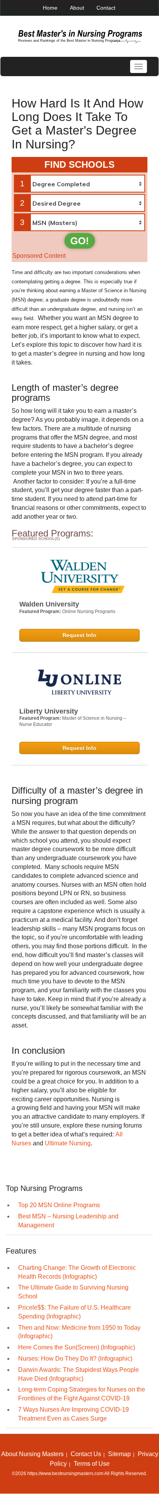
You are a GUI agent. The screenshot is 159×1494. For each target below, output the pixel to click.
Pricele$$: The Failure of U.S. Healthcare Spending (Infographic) (74, 1312)
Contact (105, 8)
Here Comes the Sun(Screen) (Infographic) (76, 1347)
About (77, 8)
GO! (79, 241)
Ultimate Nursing (68, 1143)
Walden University (49, 604)
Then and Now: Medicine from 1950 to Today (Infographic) (79, 1332)
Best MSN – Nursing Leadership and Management (68, 1220)
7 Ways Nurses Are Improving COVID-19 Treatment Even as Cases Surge (73, 1414)
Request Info (79, 635)
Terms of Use (92, 1463)
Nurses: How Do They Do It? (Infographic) (75, 1358)
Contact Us (86, 1454)
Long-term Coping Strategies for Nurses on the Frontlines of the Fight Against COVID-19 (81, 1394)
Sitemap (119, 1454)
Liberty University (48, 711)
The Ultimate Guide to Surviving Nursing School (73, 1292)
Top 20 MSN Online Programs (59, 1205)
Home (50, 8)
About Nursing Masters (32, 1454)
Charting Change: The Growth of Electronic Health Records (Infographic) (77, 1272)
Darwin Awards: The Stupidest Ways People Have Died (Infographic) (78, 1374)
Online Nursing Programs (88, 611)
